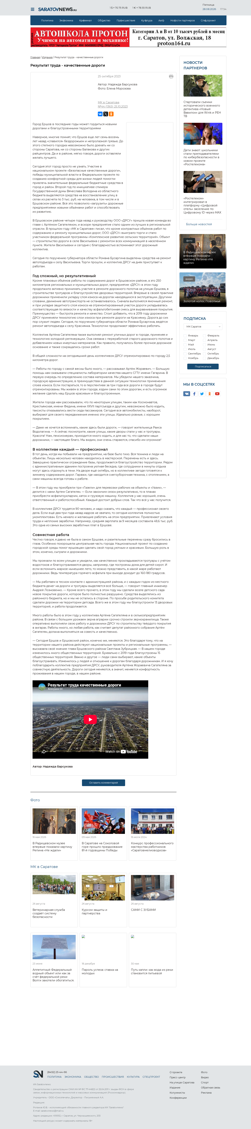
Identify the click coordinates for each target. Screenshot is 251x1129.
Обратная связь (210, 1087)
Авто (161, 20)
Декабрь (213, 358)
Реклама (206, 1092)
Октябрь (213, 353)
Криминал (85, 20)
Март (191, 340)
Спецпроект (208, 20)
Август (211, 349)
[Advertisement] (150, 165)
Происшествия (126, 20)
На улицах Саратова (182, 1082)
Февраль (213, 335)
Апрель (212, 340)
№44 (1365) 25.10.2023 (113, 106)
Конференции (178, 1097)
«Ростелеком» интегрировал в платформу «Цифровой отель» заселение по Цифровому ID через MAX (202, 205)
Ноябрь (192, 358)
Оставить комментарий (103, 782)
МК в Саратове (108, 102)
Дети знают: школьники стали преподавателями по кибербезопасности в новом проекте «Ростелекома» (201, 157)
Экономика (66, 20)
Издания (175, 1087)
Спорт (205, 1082)
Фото (204, 1072)
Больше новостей (199, 224)
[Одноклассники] (111, 114)
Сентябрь (194, 353)
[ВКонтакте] (100, 114)
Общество (104, 20)
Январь (192, 335)
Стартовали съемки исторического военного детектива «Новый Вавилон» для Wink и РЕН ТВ (202, 109)
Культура (146, 20)
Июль (191, 349)
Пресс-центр (178, 1077)
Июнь (211, 344)
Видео (205, 1077)
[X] (105, 114)
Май (190, 344)
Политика (47, 20)
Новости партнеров (182, 20)
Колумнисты (177, 1092)
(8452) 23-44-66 (57, 1072)
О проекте (176, 1072)
